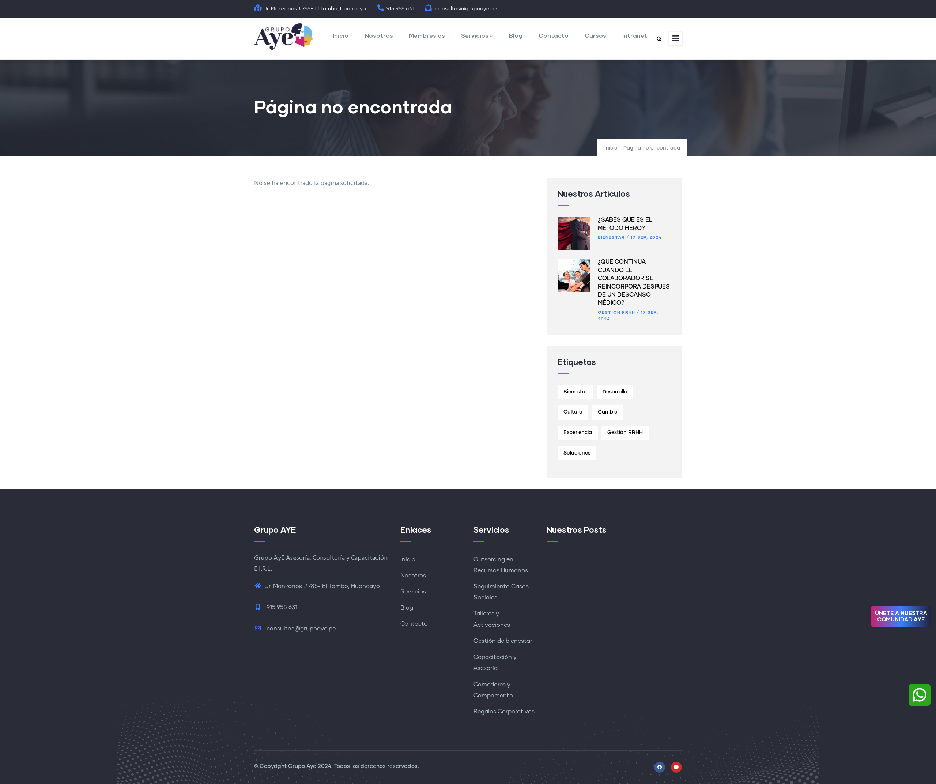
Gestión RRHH (616, 312)
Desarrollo (615, 392)
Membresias (427, 35)
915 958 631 (400, 8)
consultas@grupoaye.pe (465, 8)
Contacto (554, 35)
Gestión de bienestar (502, 641)
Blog (515, 35)
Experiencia (577, 432)
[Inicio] (283, 37)
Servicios (474, 35)
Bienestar (611, 237)
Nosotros (379, 35)
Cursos (595, 35)
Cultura (572, 412)
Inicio (340, 35)
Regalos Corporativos (504, 712)
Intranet (634, 35)
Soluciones (576, 453)
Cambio (608, 412)
